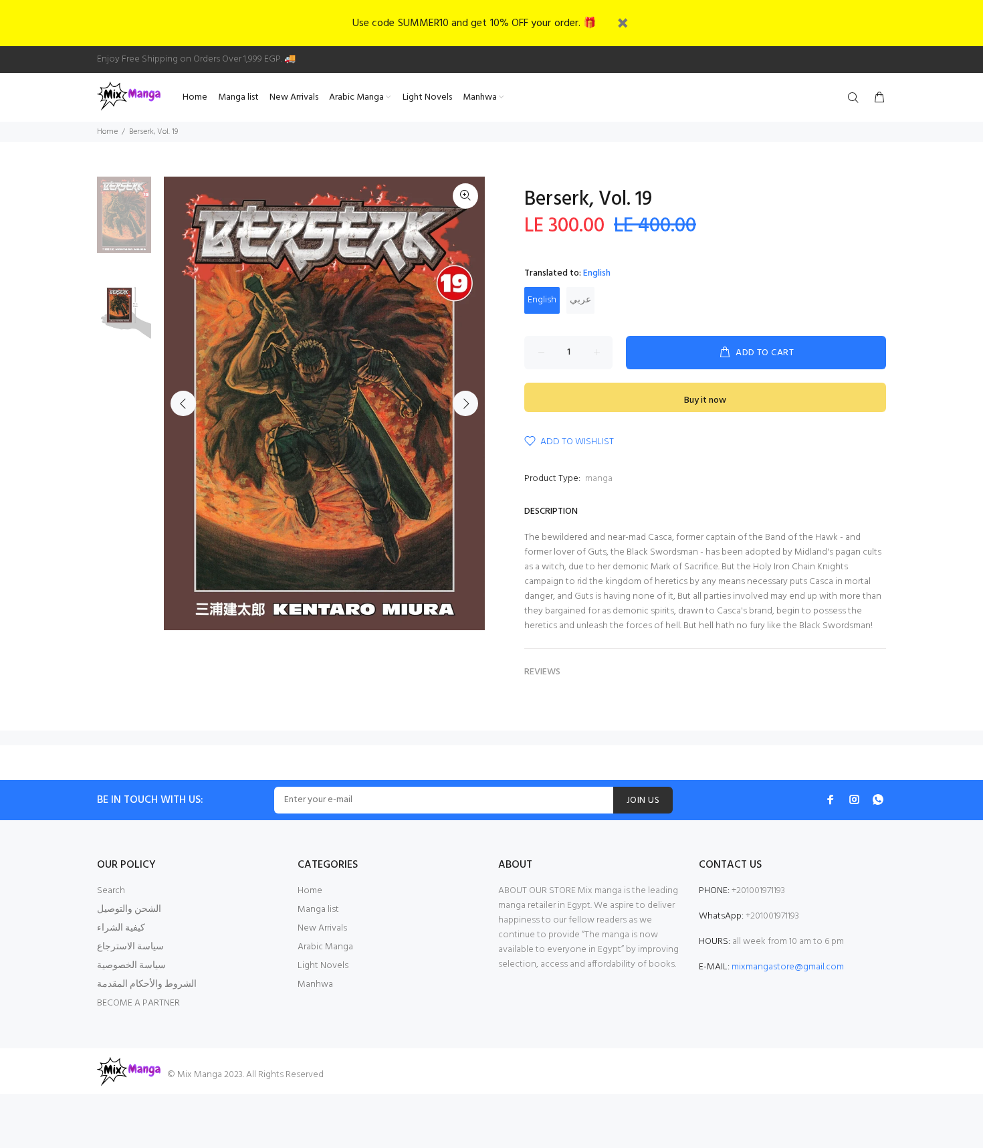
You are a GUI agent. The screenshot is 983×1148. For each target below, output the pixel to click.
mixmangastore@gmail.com (788, 967)
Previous (183, 403)
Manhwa (315, 984)
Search (111, 890)
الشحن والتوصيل (129, 909)
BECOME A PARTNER (138, 1003)
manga (599, 478)
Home (107, 131)
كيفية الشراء (121, 928)
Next (465, 403)
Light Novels (323, 965)
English (542, 300)
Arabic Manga (325, 947)
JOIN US (643, 800)
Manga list (318, 909)
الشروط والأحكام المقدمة (147, 984)
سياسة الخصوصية (131, 965)
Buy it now (705, 400)
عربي (580, 300)
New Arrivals (322, 928)
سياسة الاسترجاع (130, 947)
